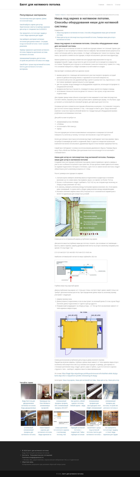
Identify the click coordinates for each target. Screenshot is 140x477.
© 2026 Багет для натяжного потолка (35, 450)
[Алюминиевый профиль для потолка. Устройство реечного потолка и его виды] (110, 399)
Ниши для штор (113, 380)
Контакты (25, 455)
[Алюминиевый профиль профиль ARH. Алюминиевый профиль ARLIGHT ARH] (61, 399)
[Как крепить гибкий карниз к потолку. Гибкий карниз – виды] (77, 399)
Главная (101, 5)
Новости (110, 5)
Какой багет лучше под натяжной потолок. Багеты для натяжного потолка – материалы (35, 66)
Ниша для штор (102, 380)
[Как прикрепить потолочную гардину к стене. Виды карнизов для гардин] (110, 425)
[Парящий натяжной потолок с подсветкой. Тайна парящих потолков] (77, 425)
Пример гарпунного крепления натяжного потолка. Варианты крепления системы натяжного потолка (34, 52)
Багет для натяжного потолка (40, 4)
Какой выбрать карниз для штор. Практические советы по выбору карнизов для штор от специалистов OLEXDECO (35, 27)
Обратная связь (27, 462)
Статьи (117, 5)
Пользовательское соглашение (41, 455)
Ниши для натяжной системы (85, 380)
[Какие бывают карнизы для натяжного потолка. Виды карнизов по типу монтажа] (45, 425)
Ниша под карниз (69, 380)
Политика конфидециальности (32, 457)
